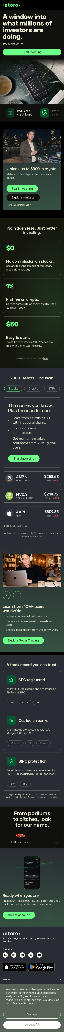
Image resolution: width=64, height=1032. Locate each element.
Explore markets (23, 197)
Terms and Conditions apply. (19, 205)
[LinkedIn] (22, 955)
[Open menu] (59, 5)
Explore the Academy (23, 639)
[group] (32, 600)
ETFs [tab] (52, 388)
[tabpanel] (32, 467)
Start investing (32, 52)
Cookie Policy (48, 1000)
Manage (32, 1014)
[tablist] (32, 389)
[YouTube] (39, 955)
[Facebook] (5, 955)
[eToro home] (11, 5)
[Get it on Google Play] (41, 967)
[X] (30, 955)
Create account (19, 915)
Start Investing (23, 458)
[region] (32, 1008)
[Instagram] (13, 955)
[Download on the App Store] (14, 967)
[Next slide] (17, 595)
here (45, 358)
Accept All (32, 1024)
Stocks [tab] (13, 388)
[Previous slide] (7, 595)
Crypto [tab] (33, 388)
